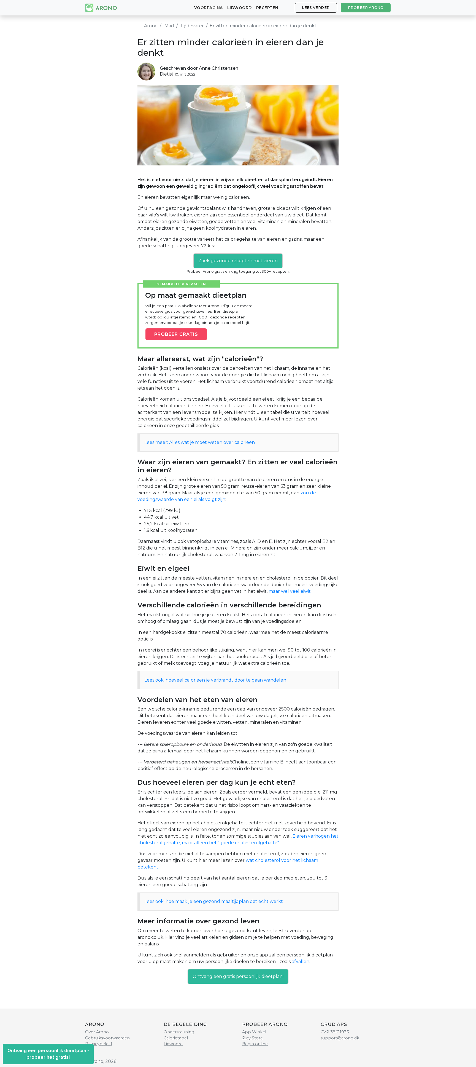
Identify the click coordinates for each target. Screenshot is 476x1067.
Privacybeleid (98, 1043)
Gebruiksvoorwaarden (107, 1038)
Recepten (267, 8)
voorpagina (208, 8)
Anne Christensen (218, 68)
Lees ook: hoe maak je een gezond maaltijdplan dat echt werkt (213, 901)
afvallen (300, 961)
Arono (151, 25)
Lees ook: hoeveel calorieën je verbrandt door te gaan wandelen (215, 680)
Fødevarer (192, 25)
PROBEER (176, 334)
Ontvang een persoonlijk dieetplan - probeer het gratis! (48, 1054)
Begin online (255, 1043)
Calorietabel (176, 1038)
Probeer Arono (366, 8)
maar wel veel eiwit (290, 591)
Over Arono (97, 1032)
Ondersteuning (179, 1032)
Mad (169, 25)
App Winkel (254, 1032)
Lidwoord (239, 8)
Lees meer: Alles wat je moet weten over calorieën (199, 442)
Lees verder (316, 8)
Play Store (252, 1038)
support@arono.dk (340, 1038)
